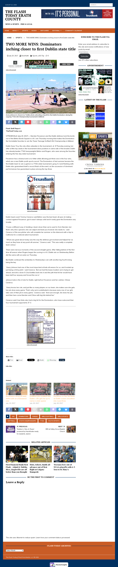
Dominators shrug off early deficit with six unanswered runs (16, 398)
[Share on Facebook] (9, 122)
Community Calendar (73, 30)
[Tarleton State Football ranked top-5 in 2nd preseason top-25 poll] (89, 116)
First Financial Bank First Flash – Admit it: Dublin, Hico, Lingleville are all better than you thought (17, 468)
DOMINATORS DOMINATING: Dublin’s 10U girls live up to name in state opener (40, 398)
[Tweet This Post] (15, 122)
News (14, 30)
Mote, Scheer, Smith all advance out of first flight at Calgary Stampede (40, 468)
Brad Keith (25, 56)
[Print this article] (40, 122)
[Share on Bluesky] (66, 122)
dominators (23, 416)
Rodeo (34, 30)
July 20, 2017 (13, 56)
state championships (27, 421)
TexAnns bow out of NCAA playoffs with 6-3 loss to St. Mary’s (64, 467)
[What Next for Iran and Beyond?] (100, 116)
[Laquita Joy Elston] (89, 123)
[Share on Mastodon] (53, 122)
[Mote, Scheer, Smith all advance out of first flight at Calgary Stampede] (41, 454)
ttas (42, 421)
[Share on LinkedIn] (21, 122)
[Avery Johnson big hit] (41, 112)
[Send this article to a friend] (34, 122)
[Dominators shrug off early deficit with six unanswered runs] (16, 389)
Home (7, 30)
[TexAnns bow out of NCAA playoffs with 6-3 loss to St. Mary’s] (65, 454)
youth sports (53, 421)
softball (11, 421)
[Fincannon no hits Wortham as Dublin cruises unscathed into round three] (64, 389)
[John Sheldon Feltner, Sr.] (100, 108)
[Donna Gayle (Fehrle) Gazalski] (100, 123)
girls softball (48, 416)
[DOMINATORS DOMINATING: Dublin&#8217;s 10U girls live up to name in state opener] (40, 389)
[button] (41, 93)
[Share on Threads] (72, 122)
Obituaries (44, 30)
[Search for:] (101, 5)
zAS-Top (41, 56)
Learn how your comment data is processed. (53, 538)
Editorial (56, 30)
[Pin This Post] (28, 122)
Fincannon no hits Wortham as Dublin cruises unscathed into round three (64, 398)
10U (13, 416)
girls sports (63, 416)
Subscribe (84, 56)
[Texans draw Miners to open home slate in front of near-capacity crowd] (89, 108)
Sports (25, 30)
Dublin (35, 416)
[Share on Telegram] (59, 122)
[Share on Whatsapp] (47, 122)
